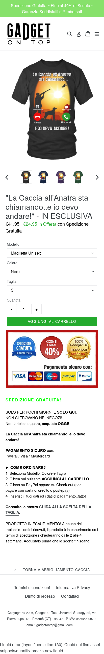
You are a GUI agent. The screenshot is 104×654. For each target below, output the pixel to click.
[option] (26, 177)
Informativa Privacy (73, 587)
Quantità (13, 300)
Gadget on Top (46, 612)
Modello (13, 244)
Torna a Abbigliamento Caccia (56, 569)
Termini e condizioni (32, 587)
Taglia (11, 281)
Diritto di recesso (40, 596)
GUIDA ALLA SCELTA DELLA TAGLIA (48, 509)
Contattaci (70, 596)
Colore (12, 262)
